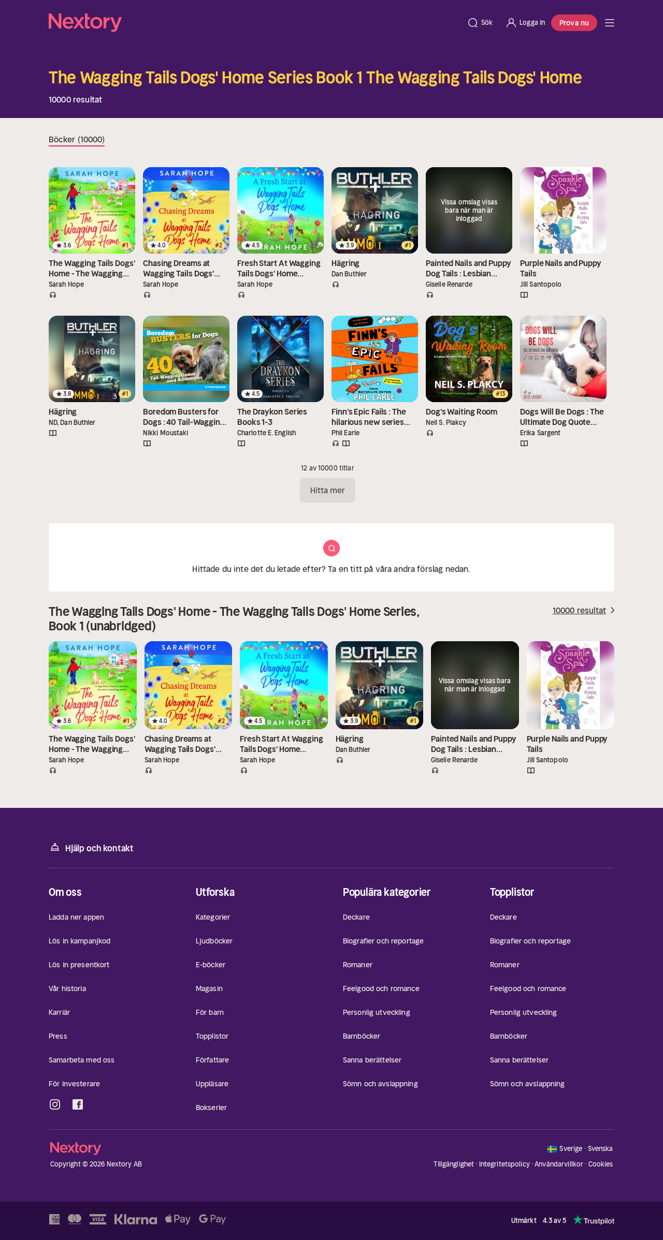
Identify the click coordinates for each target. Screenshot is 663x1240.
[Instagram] (55, 1104)
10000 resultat (579, 610)
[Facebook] (77, 1104)
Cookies (600, 1164)
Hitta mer (327, 490)
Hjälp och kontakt (99, 848)
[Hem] (254, 22)
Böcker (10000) (77, 139)
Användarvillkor (559, 1164)
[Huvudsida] (609, 22)
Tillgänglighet (454, 1164)
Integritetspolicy (504, 1164)
